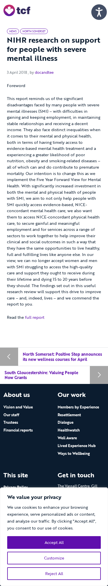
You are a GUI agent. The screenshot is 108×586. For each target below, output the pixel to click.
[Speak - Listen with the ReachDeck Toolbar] (99, 12)
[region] (54, 536)
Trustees (10, 422)
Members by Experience (78, 407)
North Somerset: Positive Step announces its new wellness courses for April (62, 357)
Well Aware (67, 437)
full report (34, 317)
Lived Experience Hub (77, 445)
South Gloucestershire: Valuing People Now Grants (41, 375)
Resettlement (69, 414)
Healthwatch (69, 430)
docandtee (44, 72)
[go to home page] (16, 10)
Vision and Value (18, 407)
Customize (54, 558)
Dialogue (65, 422)
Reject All (54, 573)
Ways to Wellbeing (74, 453)
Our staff (11, 414)
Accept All (54, 542)
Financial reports (18, 430)
